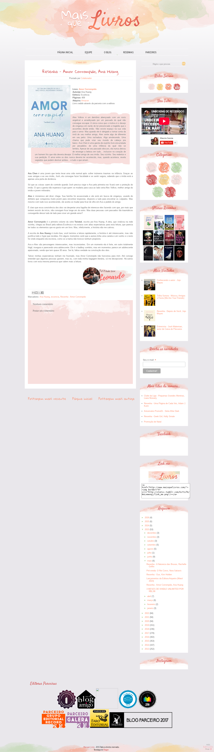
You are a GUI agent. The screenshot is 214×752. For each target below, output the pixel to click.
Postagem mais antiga (116, 398)
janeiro (150, 608)
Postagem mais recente (47, 398)
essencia (55, 297)
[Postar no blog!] (36, 292)
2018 (147, 629)
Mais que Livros (89, 747)
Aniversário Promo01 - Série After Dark (161, 411)
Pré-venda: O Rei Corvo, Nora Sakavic (164, 570)
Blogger (106, 749)
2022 (147, 613)
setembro (151, 545)
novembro (151, 537)
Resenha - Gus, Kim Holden (159, 574)
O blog (107, 52)
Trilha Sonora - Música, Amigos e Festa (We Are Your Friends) (171, 297)
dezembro (151, 533)
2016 (147, 637)
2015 (147, 641)
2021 (147, 617)
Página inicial (65, 52)
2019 (147, 625)
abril (149, 596)
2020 (147, 621)
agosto (150, 549)
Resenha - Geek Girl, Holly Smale (159, 416)
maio (149, 561)
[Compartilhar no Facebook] (42, 292)
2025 (147, 521)
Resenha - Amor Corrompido (73, 297)
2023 (147, 529)
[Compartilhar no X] (39, 292)
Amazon (85, 100)
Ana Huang (45, 297)
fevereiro (151, 604)
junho (149, 557)
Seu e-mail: (149, 359)
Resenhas (128, 52)
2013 (147, 649)
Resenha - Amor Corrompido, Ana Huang (164, 585)
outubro (150, 541)
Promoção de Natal (152, 422)
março (150, 600)
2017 (147, 633)
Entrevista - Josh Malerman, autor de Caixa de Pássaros (170, 327)
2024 (147, 525)
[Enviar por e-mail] (33, 292)
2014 (147, 645)
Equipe (88, 52)
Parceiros (151, 52)
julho (149, 553)
